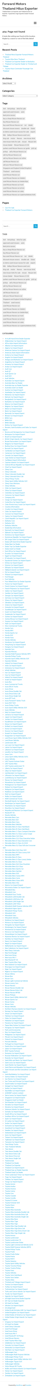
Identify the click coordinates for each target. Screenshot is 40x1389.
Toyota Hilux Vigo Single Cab (15, 1233)
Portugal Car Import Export (14, 1044)
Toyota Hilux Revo (11, 1219)
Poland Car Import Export (14, 1039)
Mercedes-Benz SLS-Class (14, 866)
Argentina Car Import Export (15, 362)
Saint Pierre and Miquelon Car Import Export (20, 1067)
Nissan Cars (9, 978)
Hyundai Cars (9, 649)
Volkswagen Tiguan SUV (13, 1361)
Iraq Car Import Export (13, 675)
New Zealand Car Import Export (16, 964)
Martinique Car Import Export (15, 803)
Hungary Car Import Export (14, 647)
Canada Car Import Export (14, 455)
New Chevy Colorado (12, 950)
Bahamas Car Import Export (15, 395)
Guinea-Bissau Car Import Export (16, 619)
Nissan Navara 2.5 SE (21, 145)
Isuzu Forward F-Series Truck (15, 701)
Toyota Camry (10, 1191)
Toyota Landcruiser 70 (13, 1240)
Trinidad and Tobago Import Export (17, 1282)
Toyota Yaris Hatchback (13, 1275)
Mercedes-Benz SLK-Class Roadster (17, 864)
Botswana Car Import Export (15, 434)
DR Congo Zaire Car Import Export (17, 539)
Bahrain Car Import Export (14, 397)
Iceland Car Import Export (14, 663)
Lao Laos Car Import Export (14, 745)
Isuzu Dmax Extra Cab (12, 693)
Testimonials (9, 1161)
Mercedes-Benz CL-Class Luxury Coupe (18, 834)
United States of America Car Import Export (20, 1315)
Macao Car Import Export (14, 780)
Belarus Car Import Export (14, 404)
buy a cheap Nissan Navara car (14, 118)
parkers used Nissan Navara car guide (16, 148)
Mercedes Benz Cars (12, 817)
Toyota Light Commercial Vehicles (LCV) (19, 1245)
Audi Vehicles (9, 378)
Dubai (33, 128)
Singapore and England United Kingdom (17, 168)
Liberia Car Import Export (14, 768)
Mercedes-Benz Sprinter (13, 871)
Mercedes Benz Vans (12, 822)
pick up (33, 148)
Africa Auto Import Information (16, 343)
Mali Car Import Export (13, 794)
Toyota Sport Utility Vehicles (15, 1263)
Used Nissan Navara (12, 1338)
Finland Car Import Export (14, 574)
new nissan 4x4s (29, 138)
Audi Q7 (8, 371)
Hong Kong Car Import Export (15, 644)
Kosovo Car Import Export (14, 731)
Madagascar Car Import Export (16, 785)
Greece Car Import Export (14, 605)
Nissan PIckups (10, 995)
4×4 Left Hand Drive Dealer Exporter (17, 339)
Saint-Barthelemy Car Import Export (17, 1074)
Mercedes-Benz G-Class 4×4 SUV (16, 843)
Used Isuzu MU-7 (11, 1333)
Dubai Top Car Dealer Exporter (15, 546)
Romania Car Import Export (14, 1053)
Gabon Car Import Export (14, 591)
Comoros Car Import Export (15, 495)
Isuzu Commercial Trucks (14, 684)
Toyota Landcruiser (12, 1238)
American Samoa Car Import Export (17, 350)
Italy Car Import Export (13, 712)
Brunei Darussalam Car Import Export (18, 441)
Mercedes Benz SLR (12, 820)
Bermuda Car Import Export (14, 413)
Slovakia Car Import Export (14, 1105)
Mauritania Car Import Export (15, 806)
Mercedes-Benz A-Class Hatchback (17, 827)
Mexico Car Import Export (14, 885)
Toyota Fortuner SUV (12, 1203)
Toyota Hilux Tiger (11, 1221)
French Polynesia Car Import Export (17, 588)
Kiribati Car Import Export (14, 726)
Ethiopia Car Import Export (14, 567)
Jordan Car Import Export (14, 719)
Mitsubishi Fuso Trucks (13, 894)
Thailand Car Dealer (12, 1163)
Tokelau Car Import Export (14, 1179)
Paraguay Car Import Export (15, 1027)
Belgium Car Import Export (14, 406)
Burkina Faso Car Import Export (16, 446)
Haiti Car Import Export (13, 623)
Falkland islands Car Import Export (17, 570)
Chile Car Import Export (13, 488)
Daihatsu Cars (10, 521)
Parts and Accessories (13, 1030)
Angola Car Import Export (14, 357)
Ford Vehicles (9, 579)
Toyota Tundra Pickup (13, 1268)
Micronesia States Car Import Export (18, 887)
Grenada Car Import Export (14, 607)
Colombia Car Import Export (15, 493)
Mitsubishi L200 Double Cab (14, 897)
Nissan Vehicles (10, 1006)
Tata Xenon (9, 1149)
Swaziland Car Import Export (15, 1128)
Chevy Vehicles (10, 486)
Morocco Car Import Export (14, 932)
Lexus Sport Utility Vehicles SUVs (16, 757)
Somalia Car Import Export (14, 1112)
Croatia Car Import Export (14, 509)
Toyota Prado (10, 1252)
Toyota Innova (10, 1235)
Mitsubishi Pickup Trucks (13, 911)
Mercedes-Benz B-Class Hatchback (17, 829)
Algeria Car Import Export (14, 348)
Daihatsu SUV (10, 523)
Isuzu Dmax (9, 689)
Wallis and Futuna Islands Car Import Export (20, 1368)
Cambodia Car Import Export (15, 451)
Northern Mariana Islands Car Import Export (20, 1009)
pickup (5, 151)
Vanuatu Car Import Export (14, 1345)
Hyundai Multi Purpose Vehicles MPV (18, 654)
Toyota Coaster (10, 1196)
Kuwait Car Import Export (14, 733)
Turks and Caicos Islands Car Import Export (20, 1291)
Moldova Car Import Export (14, 920)
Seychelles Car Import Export (15, 1091)
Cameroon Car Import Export (15, 453)
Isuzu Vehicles (10, 710)
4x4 (4, 108)
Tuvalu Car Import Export (14, 1294)
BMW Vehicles (10, 423)
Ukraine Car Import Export (14, 1305)
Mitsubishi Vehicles (11, 918)
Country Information (12, 507)
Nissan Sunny (9, 1002)
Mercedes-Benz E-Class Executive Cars (18, 841)
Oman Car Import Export (13, 1013)
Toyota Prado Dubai (12, 1254)
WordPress (19, 1385)
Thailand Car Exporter (12, 1165)
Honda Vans (9, 637)
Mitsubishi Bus (10, 890)
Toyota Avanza (10, 1189)
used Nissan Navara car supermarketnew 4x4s (19, 194)
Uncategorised (10, 1308)
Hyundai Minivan (11, 651)
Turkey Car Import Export (14, 1287)
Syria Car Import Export (13, 1135)
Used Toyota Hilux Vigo (13, 1340)
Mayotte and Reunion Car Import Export (19, 810)
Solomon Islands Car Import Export (17, 1109)
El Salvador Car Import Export (15, 558)
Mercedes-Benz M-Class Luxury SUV (17, 852)
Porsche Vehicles (11, 1041)
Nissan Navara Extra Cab (13, 990)
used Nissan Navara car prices (13, 188)
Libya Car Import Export (13, 771)
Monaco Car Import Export (14, 922)
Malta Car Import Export (13, 796)
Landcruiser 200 (10, 743)
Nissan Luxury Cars (11, 983)
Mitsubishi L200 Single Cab (14, 901)
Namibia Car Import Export (14, 939)
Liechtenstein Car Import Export (16, 773)
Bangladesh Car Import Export (15, 399)
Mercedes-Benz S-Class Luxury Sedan (18, 859)
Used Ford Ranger (11, 1329)
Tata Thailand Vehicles (13, 1147)
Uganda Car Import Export (14, 1296)
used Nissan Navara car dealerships (15, 181)
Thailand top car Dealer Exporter (16, 1170)
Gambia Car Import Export (14, 593)
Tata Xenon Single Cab (13, 1158)
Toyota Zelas (9, 1280)
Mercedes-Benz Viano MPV (14, 880)
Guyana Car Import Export (14, 621)
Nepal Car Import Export (13, 943)
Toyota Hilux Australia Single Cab (16, 1217)
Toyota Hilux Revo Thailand (15, 59)
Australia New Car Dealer (13, 383)
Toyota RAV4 (9, 1259)
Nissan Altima (10, 974)
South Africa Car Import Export (16, 1114)
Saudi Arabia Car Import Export (16, 1084)
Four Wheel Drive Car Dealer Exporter (18, 581)
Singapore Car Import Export (15, 1098)
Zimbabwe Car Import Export (15, 1375)
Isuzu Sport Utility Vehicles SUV (16, 708)
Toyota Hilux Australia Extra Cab (16, 1214)
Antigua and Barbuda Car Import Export (19, 360)
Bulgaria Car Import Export (14, 444)
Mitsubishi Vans (10, 915)
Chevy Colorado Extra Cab (14, 476)
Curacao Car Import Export (14, 514)
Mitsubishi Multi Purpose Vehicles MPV (18, 906)
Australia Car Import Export (14, 381)
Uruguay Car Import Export (14, 1322)
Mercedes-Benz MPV (12, 855)
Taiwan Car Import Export (14, 1137)
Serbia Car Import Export (13, 1088)
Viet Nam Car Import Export (14, 1350)
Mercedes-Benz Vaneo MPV (14, 876)
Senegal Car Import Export (14, 1086)
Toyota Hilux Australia (13, 1210)
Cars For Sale (9, 208)
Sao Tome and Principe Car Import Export (19, 1081)
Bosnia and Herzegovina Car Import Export (20, 432)
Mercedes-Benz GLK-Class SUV (16, 850)
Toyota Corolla (10, 1198)
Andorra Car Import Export (14, 355)
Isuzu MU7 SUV (10, 703)
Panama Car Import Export (14, 1023)
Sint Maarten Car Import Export (16, 1102)
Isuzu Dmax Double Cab (13, 691)
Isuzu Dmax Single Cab (13, 696)
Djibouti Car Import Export (14, 532)
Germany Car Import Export (14, 598)
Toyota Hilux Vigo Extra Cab (15, 1228)
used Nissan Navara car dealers (14, 178)
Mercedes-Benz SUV (12, 873)
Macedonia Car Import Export (15, 782)
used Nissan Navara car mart (13, 185)
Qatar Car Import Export (13, 1048)
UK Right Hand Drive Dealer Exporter (17, 1298)
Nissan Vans (9, 1004)
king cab (6, 138)
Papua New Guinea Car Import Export (18, 1025)
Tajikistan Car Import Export (15, 1140)
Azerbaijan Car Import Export (15, 392)
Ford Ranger (9, 577)
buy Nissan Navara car (11, 122)
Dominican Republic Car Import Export (18, 537)
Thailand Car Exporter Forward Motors (18, 210)
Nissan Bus (9, 976)
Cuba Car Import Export (13, 511)
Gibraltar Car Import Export (14, 602)
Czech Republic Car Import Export (16, 518)
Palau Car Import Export (13, 1018)
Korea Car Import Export (13, 729)
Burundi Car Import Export (14, 448)
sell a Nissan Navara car (17, 151)
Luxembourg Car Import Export (16, 778)
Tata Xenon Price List (12, 1156)
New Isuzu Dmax (11, 955)
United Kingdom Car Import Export (17, 1312)
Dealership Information (13, 528)
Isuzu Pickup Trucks (12, 705)
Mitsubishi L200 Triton (13, 904)
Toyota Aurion (10, 1184)
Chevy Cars (9, 469)
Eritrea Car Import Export (14, 563)
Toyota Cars (9, 1193)
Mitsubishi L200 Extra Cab (14, 899)
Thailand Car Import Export (14, 1168)
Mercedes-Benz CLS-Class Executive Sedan (20, 838)
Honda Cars (9, 628)
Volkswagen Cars (11, 1352)
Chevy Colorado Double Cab (15, 474)
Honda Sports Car (11, 633)
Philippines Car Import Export (15, 1034)
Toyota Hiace (9, 1205)
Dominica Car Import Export (15, 535)
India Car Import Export (13, 665)
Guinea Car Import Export (14, 616)
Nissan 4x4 (32, 142)
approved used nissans (11, 112)
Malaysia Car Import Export (14, 789)
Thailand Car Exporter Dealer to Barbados (20, 61)
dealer (30, 125)
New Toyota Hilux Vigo (13, 962)
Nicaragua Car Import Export (15, 967)
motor (13, 138)
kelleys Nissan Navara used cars (18, 135)
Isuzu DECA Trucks (11, 686)
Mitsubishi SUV (10, 913)
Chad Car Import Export (13, 467)
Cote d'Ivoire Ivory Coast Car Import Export (20, 504)
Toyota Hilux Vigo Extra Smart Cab (17, 1231)
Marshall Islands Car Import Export (17, 801)
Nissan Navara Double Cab (14, 988)
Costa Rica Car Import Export (15, 502)
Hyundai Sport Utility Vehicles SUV (17, 658)
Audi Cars (8, 369)
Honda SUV (9, 635)
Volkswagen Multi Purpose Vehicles (17, 1354)
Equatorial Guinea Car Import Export (18, 560)
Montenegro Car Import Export (16, 927)
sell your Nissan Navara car (12, 165)
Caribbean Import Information (15, 460)
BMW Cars (8, 418)
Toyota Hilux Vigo (11, 1224)
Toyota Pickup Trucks (12, 1249)
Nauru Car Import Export (13, 941)
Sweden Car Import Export (14, 1130)
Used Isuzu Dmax (11, 1331)
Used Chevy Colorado (12, 1326)
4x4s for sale (21, 108)
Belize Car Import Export (13, 409)
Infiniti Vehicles (10, 670)
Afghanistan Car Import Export (16, 341)
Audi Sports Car (10, 374)
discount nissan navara (11, 128)
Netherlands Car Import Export (16, 946)
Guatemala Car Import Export (15, 614)
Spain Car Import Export (13, 1119)
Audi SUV (8, 376)
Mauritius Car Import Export (15, 808)
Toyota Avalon (10, 1186)
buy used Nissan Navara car (13, 125)
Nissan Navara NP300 (12, 992)
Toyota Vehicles (10, 1273)
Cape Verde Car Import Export (15, 458)
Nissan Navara (10, 985)
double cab (25, 128)
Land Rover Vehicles (12, 740)
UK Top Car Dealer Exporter (14, 1301)
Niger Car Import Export (13, 969)
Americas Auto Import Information (17, 353)
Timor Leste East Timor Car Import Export (20, 1175)
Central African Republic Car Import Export (20, 465)
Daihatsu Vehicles (11, 525)
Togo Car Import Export (13, 1177)
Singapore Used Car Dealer (14, 1100)
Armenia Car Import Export (14, 364)
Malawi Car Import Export (14, 787)
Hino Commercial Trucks (13, 626)
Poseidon (28, 1385)
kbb (4, 135)
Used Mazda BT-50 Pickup (14, 1336)
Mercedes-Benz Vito (12, 883)
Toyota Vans (9, 1270)
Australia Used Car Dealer (14, 388)
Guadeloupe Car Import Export (15, 609)
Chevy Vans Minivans (12, 483)
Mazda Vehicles (10, 815)
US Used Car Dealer (12, 1324)
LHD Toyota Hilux (11, 764)
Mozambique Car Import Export (16, 934)
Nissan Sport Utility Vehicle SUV (16, 997)
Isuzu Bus (8, 682)
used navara (15, 171)
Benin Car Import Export (13, 411)
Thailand (6, 171)
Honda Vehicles (10, 640)
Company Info (10, 497)
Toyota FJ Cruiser (11, 1200)
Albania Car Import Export (14, 346)
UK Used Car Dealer (12, 1303)
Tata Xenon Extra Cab (12, 1154)
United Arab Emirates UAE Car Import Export (20, 1310)
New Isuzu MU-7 (10, 957)
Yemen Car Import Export (14, 1371)
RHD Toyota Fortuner (12, 1051)
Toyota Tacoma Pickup (13, 1266)
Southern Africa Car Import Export (17, 1116)
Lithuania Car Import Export (14, 775)
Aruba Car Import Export (13, 367)
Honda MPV (9, 630)
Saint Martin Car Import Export (16, 1065)
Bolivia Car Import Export (14, 425)
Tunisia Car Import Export (14, 1284)
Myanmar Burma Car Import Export (17, 936)
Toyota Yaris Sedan (12, 1277)
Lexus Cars (9, 754)
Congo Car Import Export (14, 500)
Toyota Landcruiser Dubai (14, 1242)
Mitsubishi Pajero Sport (13, 908)
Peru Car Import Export (13, 1032)
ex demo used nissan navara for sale (16, 132)
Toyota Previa (10, 1256)
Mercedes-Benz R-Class (13, 857)
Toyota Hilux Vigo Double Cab (15, 1226)
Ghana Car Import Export (14, 600)
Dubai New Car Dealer (12, 544)
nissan (24, 142)
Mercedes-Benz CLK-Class (14, 836)
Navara (19, 138)
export (33, 132)
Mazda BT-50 (9, 813)
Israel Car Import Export (13, 679)
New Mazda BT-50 (11, 960)
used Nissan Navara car (11, 175)
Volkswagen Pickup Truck (14, 1357)
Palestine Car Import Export (14, 1020)
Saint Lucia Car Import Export (15, 1062)
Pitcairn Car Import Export (14, 1037)
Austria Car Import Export (14, 390)
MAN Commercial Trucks (13, 799)
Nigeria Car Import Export (14, 971)
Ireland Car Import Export (14, 677)
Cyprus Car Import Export (14, 516)
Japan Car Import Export (13, 717)
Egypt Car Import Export (13, 556)
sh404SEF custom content (14, 1093)
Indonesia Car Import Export (15, 668)
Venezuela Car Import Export (15, 1347)
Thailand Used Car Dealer (14, 1172)
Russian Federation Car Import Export (18, 1055)
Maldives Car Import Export (14, 792)
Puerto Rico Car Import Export (15, 1046)
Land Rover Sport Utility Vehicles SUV (18, 738)
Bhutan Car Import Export (14, 416)
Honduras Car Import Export (15, 642)
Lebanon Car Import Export (14, 750)
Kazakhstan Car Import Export (15, 722)
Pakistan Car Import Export (14, 1016)
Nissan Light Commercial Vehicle (16, 981)
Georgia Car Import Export (14, 595)
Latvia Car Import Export (13, 747)
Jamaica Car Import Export (14, 715)
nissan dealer (7, 145)
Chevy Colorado (10, 472)
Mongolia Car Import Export (15, 925)
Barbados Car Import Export (15, 402)
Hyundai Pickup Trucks (13, 656)
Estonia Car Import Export (14, 565)
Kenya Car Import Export (13, 724)
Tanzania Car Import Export (14, 1142)
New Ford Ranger (11, 953)
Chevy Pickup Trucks (12, 479)
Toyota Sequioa (10, 1261)
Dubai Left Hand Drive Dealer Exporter (18, 542)
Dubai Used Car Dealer (13, 549)
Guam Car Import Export (13, 612)
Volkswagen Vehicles (12, 1364)
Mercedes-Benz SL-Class (13, 862)
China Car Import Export (13, 490)
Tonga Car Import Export (14, 1182)
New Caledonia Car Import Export (16, 948)
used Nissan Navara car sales (13, 191)
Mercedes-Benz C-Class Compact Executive (20, 831)
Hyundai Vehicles (11, 661)
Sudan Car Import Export (13, 1123)
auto (22, 112)
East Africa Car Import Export (15, 551)
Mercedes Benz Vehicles (13, 824)
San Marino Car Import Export (15, 1079)
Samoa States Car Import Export (16, 1077)
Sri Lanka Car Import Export (14, 1121)
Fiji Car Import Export (12, 572)
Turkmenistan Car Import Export (16, 1289)
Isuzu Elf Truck (10, 698)
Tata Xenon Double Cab (13, 1151)
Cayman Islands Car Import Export (17, 462)
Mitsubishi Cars (10, 892)
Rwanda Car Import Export (14, 1058)
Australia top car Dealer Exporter (16, 385)
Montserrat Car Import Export (15, 929)
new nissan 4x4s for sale (11, 142)
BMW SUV (8, 420)
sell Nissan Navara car (11, 161)
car (25, 125)
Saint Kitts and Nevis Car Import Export (19, 1060)
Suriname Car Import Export (15, 1126)
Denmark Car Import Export (14, 530)
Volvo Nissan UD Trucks (13, 1366)
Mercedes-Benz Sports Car (14, 869)
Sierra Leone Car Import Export (16, 1095)
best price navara (9, 115)
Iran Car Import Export (13, 672)
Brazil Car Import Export (13, 437)
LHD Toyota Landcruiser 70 (14, 766)
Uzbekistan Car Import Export (15, 1343)
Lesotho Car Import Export (14, 752)
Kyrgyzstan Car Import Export (15, 736)
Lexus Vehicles (10, 759)
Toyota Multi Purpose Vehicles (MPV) (18, 1247)
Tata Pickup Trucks (11, 1144)
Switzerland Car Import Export (15, 1133)
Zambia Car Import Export (14, 1373)
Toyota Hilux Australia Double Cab (17, 1212)
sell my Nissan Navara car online (14, 158)
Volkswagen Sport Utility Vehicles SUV (18, 1359)
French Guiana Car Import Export (16, 586)
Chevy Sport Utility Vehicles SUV (16, 481)
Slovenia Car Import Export (14, 1107)
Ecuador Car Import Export (14, 553)
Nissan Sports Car (11, 999)
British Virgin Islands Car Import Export (19, 439)
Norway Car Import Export (14, 1011)
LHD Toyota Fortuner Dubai (14, 761)
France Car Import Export (14, 584)
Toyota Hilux (9, 1207)
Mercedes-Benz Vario (12, 878)
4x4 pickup (11, 108)
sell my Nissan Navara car (12, 155)
